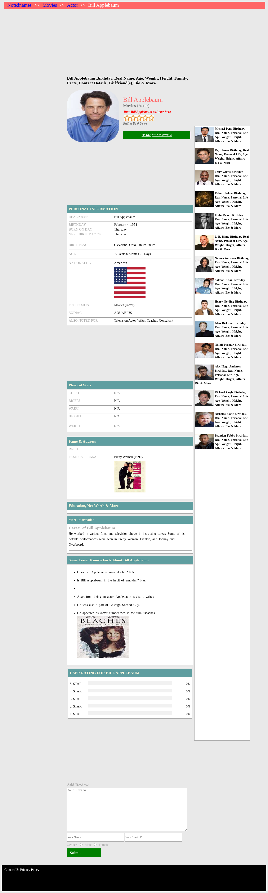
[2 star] (133, 118)
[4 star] (145, 118)
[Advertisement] (130, 40)
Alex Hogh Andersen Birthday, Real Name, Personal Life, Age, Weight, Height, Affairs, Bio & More (220, 375)
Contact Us (11, 869)
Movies (50, 5)
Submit (75, 853)
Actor (72, 5)
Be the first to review (157, 135)
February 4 (121, 224)
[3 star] (139, 118)
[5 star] (151, 118)
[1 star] (127, 118)
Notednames (19, 5)
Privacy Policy (29, 869)
